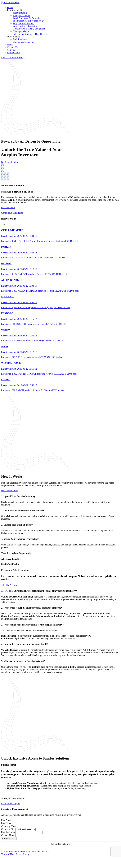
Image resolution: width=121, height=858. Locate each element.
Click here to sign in (10, 803)
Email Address (8, 832)
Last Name (6, 823)
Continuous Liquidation (24, 42)
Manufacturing (20, 12)
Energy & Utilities (21, 15)
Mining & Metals (21, 31)
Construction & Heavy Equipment (29, 28)
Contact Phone (8, 835)
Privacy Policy (22, 854)
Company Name (9, 826)
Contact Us (12, 47)
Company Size (8, 829)
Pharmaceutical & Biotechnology (28, 20)
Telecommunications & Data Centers (30, 34)
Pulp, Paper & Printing (23, 23)
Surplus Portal (13, 52)
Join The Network (9, 585)
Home (10, 7)
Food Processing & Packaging (27, 18)
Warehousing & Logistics (25, 26)
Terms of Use (7, 854)
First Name (6, 820)
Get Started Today (9, 162)
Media (10, 44)
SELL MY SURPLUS (12, 57)
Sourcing (11, 50)
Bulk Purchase (20, 39)
